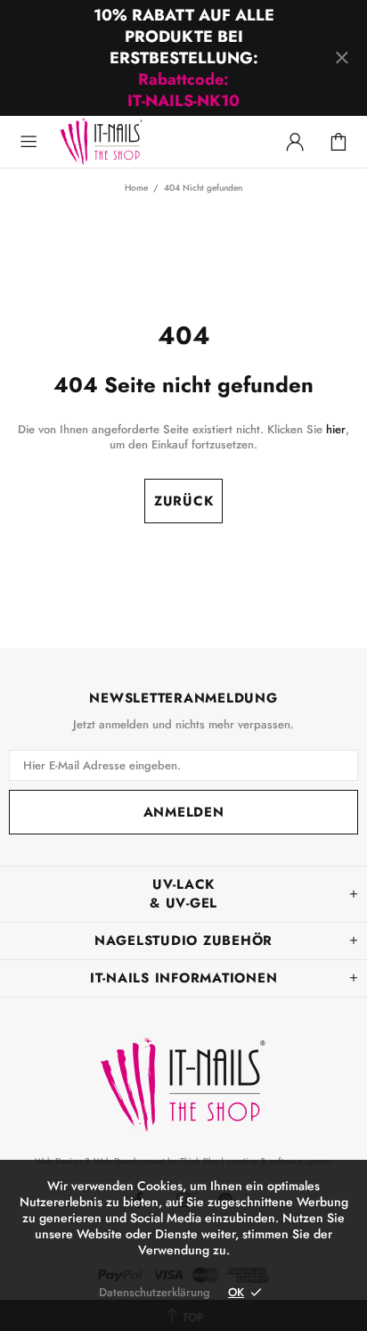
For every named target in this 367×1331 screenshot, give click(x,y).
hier (336, 429)
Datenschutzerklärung (154, 1292)
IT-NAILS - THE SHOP (141, 121)
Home (136, 188)
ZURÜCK (184, 501)
